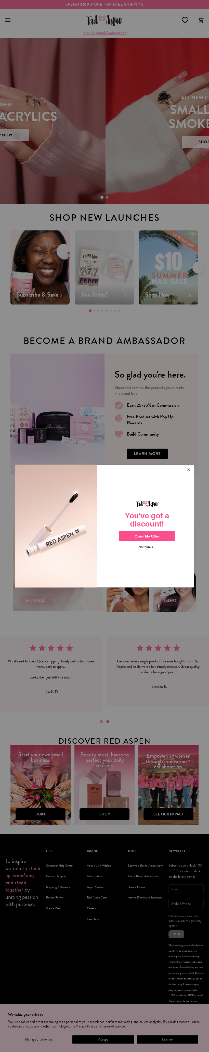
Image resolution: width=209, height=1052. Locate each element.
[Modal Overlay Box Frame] (104, 525)
